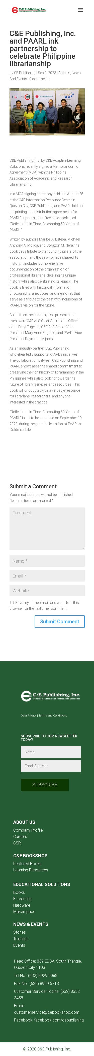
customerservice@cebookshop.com (46, 1012)
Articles (64, 73)
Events (19, 945)
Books (19, 892)
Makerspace (24, 911)
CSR (17, 843)
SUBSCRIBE (44, 785)
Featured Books (27, 863)
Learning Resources (30, 870)
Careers (20, 836)
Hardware (21, 905)
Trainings (21, 938)
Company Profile (28, 830)
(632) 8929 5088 (42, 975)
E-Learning (22, 898)
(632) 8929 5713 (44, 983)
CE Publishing (25, 73)
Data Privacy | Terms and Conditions (44, 715)
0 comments (39, 79)
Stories (19, 932)
